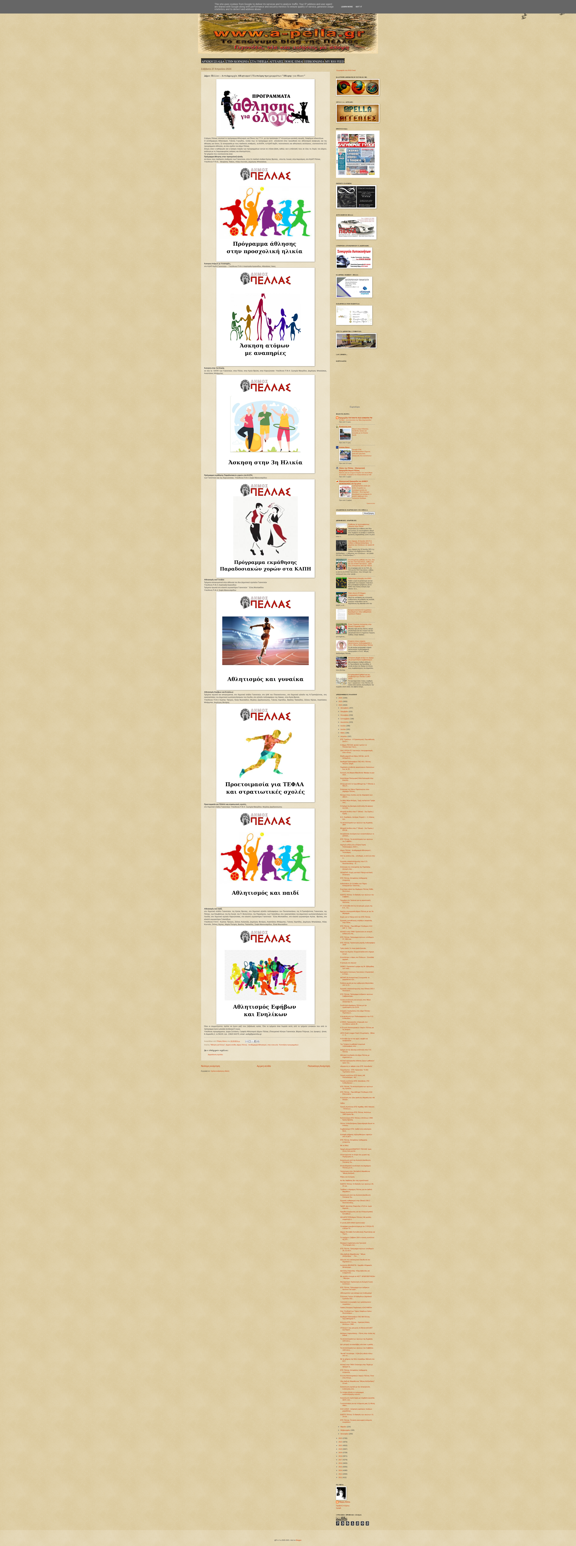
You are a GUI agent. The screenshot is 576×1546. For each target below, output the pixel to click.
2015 (341, 1467)
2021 (341, 1445)
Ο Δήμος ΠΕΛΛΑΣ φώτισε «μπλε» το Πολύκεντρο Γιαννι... (353, 746)
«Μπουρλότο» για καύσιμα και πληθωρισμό (356, 1293)
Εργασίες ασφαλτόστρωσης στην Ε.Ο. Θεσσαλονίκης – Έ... (354, 862)
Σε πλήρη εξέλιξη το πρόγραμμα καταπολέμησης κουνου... (352, 1393)
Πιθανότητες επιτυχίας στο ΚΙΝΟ (359, 578)
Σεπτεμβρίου (345, 719)
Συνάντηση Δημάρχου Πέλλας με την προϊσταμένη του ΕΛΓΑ (353, 1006)
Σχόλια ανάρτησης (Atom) (220, 1071)
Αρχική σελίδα (231, 1045)
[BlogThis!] (249, 1041)
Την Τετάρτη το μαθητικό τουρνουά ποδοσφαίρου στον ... (352, 1045)
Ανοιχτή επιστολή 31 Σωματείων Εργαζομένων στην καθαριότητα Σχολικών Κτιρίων (360, 612)
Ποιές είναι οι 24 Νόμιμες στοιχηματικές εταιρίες (357, 594)
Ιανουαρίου (344, 1434)
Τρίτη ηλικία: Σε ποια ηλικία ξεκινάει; (353, 948)
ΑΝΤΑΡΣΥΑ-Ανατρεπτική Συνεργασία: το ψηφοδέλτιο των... (354, 978)
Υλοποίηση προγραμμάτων (288, 1045)
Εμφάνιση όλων (371, 503)
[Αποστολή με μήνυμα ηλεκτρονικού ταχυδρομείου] (246, 1041)
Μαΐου (342, 733)
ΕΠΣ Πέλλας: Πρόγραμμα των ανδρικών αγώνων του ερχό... (354, 1288)
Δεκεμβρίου (344, 708)
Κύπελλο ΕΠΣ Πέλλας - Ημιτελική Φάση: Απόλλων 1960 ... (355, 1323)
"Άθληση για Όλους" (217, 1045)
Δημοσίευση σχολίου (215, 1054)
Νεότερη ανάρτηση (210, 1066)
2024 (341, 705)
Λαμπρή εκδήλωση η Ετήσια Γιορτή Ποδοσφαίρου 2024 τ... (353, 846)
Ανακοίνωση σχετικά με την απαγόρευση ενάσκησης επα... (355, 1388)
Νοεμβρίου (344, 711)
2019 (341, 1452)
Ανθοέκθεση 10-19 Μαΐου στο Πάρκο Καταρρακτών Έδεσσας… (353, 884)
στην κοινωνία (272, 1045)
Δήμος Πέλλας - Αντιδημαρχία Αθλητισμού (252, 1045)
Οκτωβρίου (344, 715)
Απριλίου (343, 736)
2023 (341, 1438)
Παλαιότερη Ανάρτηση (319, 1066)
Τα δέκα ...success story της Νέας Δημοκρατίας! (355, 420)
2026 (341, 698)
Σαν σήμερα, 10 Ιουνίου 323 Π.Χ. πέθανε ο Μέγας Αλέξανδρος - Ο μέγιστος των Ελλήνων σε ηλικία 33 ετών (361, 544)
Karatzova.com (345, 427)
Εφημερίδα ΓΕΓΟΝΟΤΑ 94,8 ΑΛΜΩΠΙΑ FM (355, 418)
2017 (341, 1460)
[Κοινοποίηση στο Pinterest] (258, 1041)
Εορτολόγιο (355, 407)
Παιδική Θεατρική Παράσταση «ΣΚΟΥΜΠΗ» (356, 1307)
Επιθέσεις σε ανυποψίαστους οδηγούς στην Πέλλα (358, 525)
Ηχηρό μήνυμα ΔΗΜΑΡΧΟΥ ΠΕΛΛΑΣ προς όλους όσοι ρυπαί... (355, 1150)
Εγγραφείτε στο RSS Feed (346, 70)
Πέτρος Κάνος (344, 1502)
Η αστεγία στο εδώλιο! (348, 963)
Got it (359, 7)
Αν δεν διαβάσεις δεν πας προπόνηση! (354, 1180)
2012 (341, 1477)
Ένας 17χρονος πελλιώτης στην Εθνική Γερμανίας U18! (360, 625)
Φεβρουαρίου (345, 1430)
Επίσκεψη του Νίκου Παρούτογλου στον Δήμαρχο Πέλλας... (354, 790)
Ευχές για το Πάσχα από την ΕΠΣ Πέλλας (355, 917)
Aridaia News (344, 447)
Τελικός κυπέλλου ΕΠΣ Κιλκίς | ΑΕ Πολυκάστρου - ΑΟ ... (352, 1076)
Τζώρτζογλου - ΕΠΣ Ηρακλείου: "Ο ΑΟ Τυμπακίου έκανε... (354, 1071)
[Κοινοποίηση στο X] (252, 1041)
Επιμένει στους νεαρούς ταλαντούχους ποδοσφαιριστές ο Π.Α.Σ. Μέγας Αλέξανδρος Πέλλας (360, 643)
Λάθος (342, 1103)
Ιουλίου (343, 726)
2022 (341, 1442)
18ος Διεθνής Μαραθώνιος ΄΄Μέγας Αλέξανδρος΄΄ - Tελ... (352, 1255)
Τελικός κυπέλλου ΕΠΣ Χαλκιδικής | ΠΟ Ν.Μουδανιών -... (354, 1082)
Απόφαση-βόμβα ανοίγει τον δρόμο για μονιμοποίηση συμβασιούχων (361, 659)
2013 (341, 1474)
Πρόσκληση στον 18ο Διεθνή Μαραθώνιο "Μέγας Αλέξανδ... (355, 1172)
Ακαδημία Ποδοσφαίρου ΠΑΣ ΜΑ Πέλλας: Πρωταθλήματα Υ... (355, 1318)
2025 (341, 701)
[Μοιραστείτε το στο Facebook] (255, 1041)
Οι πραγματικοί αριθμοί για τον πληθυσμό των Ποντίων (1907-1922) (359, 677)
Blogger (298, 1540)
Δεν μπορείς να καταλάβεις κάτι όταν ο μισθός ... (357, 1344)
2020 (341, 1449)
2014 (341, 1470)
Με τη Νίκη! (344, 1145)
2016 (341, 1463)
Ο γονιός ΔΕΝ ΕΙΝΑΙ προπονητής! (352, 1223)
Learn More (347, 7)
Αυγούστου (344, 722)
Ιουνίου (343, 729)
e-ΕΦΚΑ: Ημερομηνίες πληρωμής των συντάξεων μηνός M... (354, 1023)
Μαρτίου (343, 1427)
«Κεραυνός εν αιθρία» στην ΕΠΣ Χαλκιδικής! (356, 1066)
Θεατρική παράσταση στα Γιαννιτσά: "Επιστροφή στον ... (353, 1244)
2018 (341, 1456)
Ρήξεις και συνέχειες (347, 1177)
